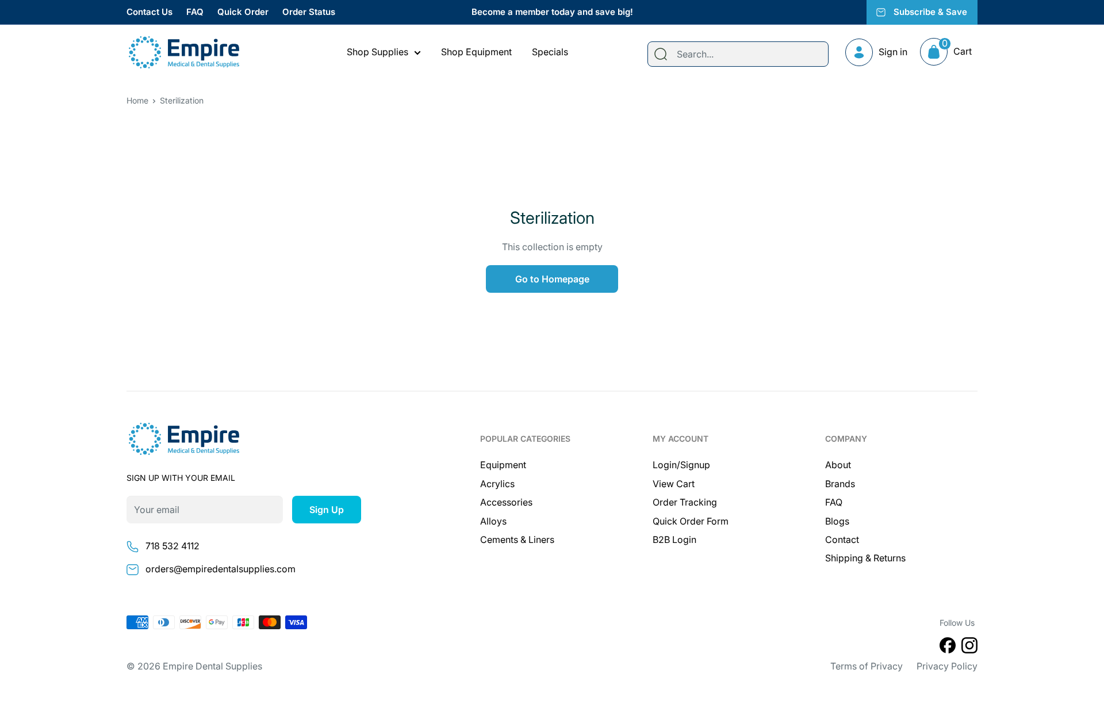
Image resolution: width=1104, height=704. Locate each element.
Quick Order (243, 11)
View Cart (674, 483)
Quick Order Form (691, 521)
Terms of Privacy (866, 666)
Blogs (837, 521)
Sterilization (182, 100)
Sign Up (326, 509)
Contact (842, 539)
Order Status (308, 11)
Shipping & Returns (865, 558)
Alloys (493, 521)
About (838, 464)
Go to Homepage (552, 279)
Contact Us (149, 11)
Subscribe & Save (930, 11)
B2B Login (674, 539)
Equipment (503, 464)
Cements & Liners (517, 539)
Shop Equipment (476, 52)
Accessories (506, 502)
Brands (840, 483)
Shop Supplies (377, 52)
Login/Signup (681, 464)
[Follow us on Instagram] (969, 647)
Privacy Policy (947, 666)
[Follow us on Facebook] (948, 647)
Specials (550, 52)
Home (137, 100)
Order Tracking (685, 502)
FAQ (195, 11)
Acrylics (497, 483)
